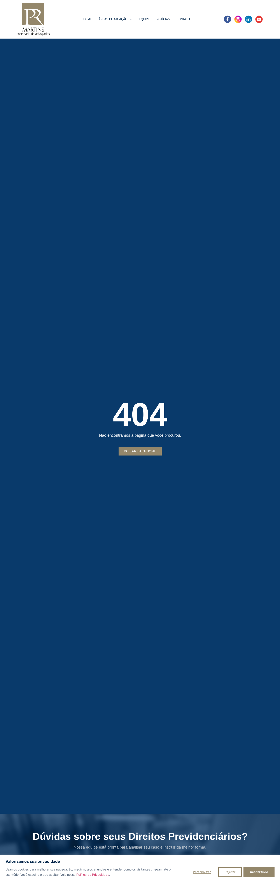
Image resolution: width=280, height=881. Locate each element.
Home (87, 19)
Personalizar (202, 872)
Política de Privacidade (92, 874)
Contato (183, 19)
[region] (140, 868)
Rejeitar (230, 872)
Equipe (144, 19)
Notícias (163, 19)
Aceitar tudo (259, 872)
